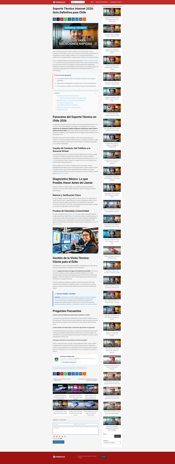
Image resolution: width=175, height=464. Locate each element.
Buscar (105, 434)
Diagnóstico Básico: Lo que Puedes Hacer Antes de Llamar (71, 100)
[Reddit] (84, 19)
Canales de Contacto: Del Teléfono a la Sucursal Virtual (73, 98)
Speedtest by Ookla (72, 214)
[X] (58, 19)
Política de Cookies (87, 456)
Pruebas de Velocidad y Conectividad (69, 105)
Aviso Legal (80, 456)
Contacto (103, 456)
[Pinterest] (62, 19)
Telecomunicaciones (82, 367)
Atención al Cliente (116, 2)
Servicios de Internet (101, 2)
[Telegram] (77, 19)
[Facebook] (54, 19)
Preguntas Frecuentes (62, 109)
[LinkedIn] (73, 19)
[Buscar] (83, 2)
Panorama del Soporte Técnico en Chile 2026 (68, 95)
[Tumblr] (69, 19)
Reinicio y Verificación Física (66, 103)
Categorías (105, 440)
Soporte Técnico (73, 367)
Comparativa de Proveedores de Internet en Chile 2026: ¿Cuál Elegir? (87, 379)
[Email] (80, 19)
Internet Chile (65, 367)
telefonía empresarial (62, 173)
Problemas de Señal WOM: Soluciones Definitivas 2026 (62, 379)
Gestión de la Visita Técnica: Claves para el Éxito (69, 107)
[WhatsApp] (65, 19)
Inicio (92, 2)
